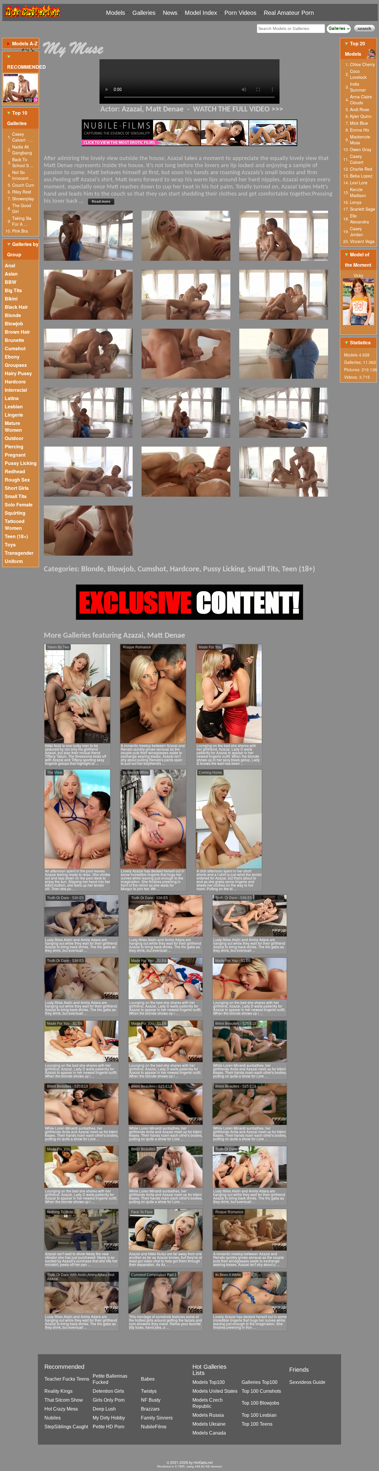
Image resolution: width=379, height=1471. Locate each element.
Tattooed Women (15, 524)
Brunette (14, 340)
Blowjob (14, 323)
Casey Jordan (356, 231)
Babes (148, 1379)
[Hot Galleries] (32, 18)
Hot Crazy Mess (61, 1408)
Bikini (11, 298)
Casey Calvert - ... (22, 137)
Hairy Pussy (18, 373)
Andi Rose (359, 109)
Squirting (15, 512)
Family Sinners (157, 1417)
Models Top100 (208, 1382)
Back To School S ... (22, 162)
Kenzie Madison (358, 192)
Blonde (13, 315)
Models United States (214, 1391)
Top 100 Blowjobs (260, 1403)
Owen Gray (360, 149)
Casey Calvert (356, 159)
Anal (10, 265)
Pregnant (15, 454)
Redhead (15, 471)
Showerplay (23, 199)
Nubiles (52, 1417)
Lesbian (14, 406)
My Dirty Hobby (109, 1417)
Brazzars (150, 1408)
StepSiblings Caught (66, 1426)
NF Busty (150, 1400)
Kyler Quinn (361, 116)
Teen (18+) (16, 536)
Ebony (12, 356)
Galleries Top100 (259, 1382)
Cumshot (15, 348)
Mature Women (13, 426)
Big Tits (13, 290)
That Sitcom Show (63, 1400)
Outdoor (14, 438)
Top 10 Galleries (17, 118)
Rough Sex (17, 479)
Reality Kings (58, 1391)
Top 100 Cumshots (261, 1391)
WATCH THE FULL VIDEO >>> (238, 109)
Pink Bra (20, 231)
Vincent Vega (362, 241)
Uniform (14, 561)
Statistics (360, 342)
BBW (10, 282)
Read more (101, 201)
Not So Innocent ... (22, 175)
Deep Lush (104, 1408)
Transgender (19, 552)
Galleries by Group (22, 249)
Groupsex (16, 365)
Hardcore (15, 381)
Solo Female (19, 504)
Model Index (201, 12)
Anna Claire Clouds (361, 99)
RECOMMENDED (23, 66)
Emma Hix (359, 130)
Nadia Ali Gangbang (22, 150)
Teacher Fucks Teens (66, 1379)
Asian (11, 273)
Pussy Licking (21, 463)
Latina (12, 398)
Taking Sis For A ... (21, 221)
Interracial (16, 389)
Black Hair (16, 306)
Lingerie (14, 414)
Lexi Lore (358, 183)
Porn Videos (240, 12)
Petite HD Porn (108, 1426)
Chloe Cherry (362, 64)
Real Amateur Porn (289, 12)
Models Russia (208, 1415)
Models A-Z (25, 43)
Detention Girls (108, 1391)
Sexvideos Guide (307, 1382)
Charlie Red (361, 169)
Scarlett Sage (362, 209)
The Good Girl (21, 208)
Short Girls (17, 488)
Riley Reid (21, 192)
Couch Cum (23, 185)
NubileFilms (153, 1426)
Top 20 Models (355, 48)
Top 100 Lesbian (259, 1415)
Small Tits (16, 496)
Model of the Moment (358, 259)
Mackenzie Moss (360, 139)
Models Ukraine (209, 1424)
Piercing (14, 446)
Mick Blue (359, 123)
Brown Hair (17, 331)
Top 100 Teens (257, 1424)
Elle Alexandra (359, 219)
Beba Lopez (361, 176)
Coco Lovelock (358, 74)
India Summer (358, 87)
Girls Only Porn (109, 1400)
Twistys (149, 1391)
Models (115, 12)
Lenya (356, 202)
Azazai (132, 109)
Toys (10, 544)
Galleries (143, 12)
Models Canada (209, 1432)
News (170, 12)
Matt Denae (165, 109)
